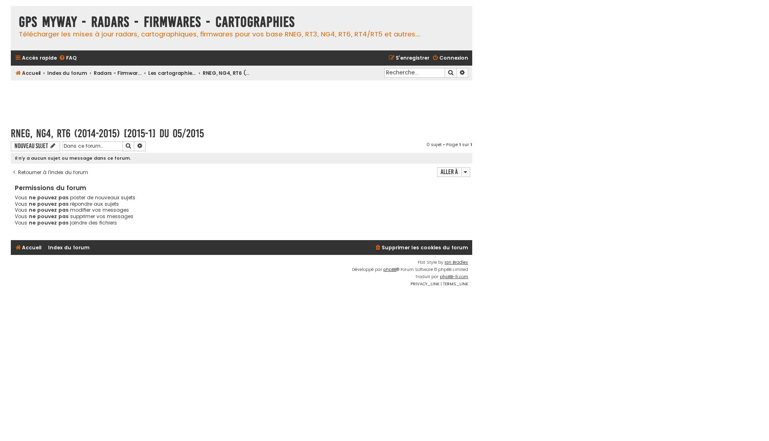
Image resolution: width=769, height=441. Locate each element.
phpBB (390, 270)
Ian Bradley (456, 262)
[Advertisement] (241, 100)
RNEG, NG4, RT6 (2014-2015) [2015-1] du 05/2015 (107, 133)
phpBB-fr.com (454, 277)
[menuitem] (67, 58)
